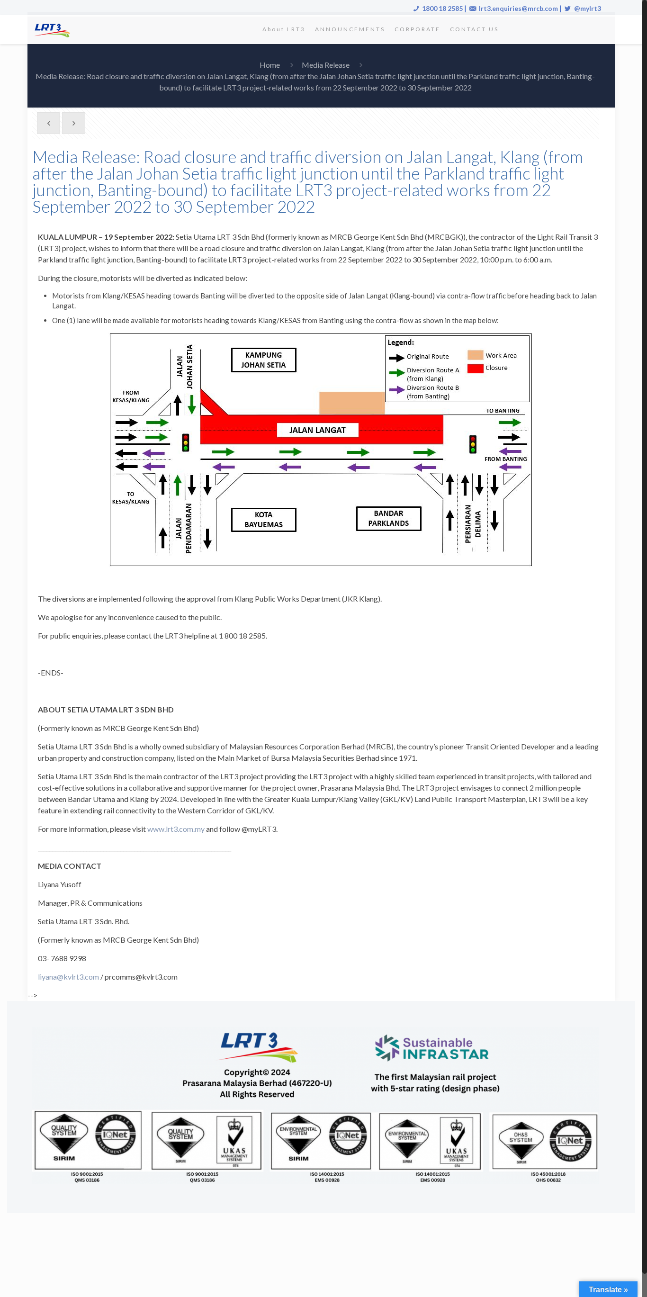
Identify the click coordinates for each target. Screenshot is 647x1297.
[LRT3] (54, 29)
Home (270, 64)
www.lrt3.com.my (176, 828)
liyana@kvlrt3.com (68, 976)
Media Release (326, 64)
